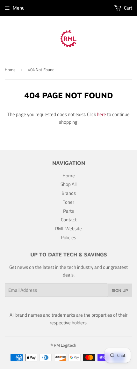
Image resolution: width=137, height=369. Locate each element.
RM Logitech (65, 345)
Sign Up (120, 290)
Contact (68, 219)
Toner (68, 202)
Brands (68, 193)
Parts (68, 211)
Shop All (68, 184)
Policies (68, 237)
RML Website (68, 228)
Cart (127, 7)
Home (10, 69)
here (101, 114)
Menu (19, 7)
